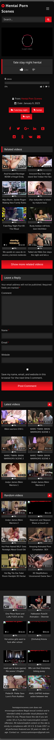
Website (5, 355)
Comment (6, 293)
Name (5, 330)
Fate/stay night (20, 110)
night (27, 116)
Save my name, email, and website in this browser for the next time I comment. (23, 376)
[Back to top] (45, 731)
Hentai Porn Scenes (14, 8)
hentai (39, 110)
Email (5, 342)
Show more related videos (27, 264)
